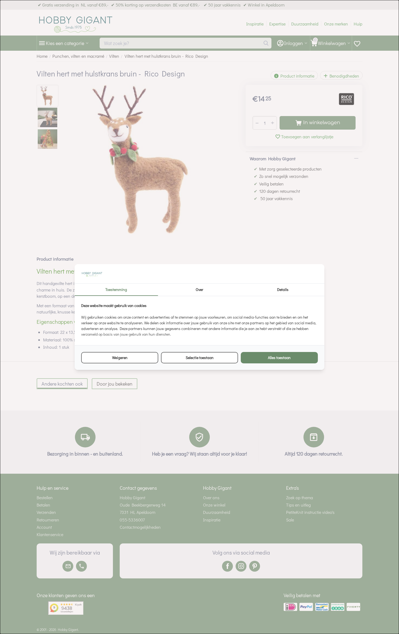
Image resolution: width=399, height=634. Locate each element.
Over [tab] (199, 289)
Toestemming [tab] (116, 289)
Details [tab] (283, 289)
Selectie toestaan (200, 357)
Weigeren (120, 357)
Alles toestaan (279, 357)
